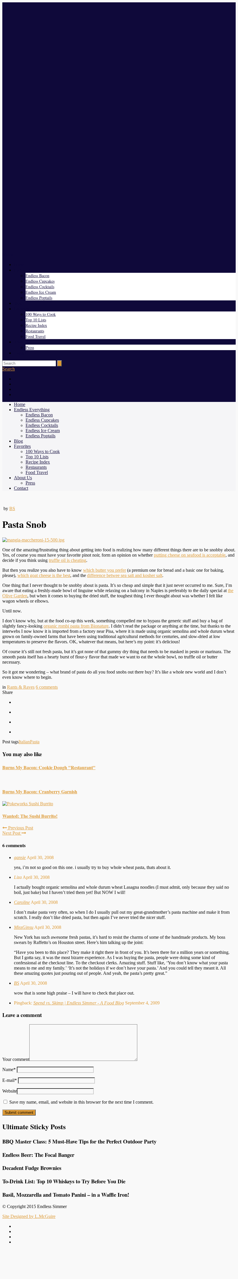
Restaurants (35, 331)
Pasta (34, 741)
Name (9, 1069)
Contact (20, 353)
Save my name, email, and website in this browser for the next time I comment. (81, 1102)
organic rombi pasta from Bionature (76, 626)
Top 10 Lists (36, 320)
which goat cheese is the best (43, 575)
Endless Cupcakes (40, 281)
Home (19, 264)
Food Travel (36, 336)
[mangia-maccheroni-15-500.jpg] (33, 539)
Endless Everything (30, 270)
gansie (20, 857)
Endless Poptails (39, 297)
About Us (22, 342)
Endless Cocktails (40, 286)
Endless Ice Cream (41, 292)
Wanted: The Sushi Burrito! (29, 816)
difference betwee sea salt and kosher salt (124, 575)
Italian (24, 741)
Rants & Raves (21, 687)
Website (9, 1091)
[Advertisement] (119, 1262)
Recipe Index (36, 325)
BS (12, 508)
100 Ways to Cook (41, 314)
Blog (18, 303)
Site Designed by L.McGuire (28, 1216)
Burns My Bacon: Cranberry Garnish (39, 791)
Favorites (21, 308)
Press (30, 347)
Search (8, 368)
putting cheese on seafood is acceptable (190, 555)
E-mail (9, 1080)
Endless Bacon (37, 275)
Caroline (22, 902)
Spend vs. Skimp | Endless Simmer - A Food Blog (78, 1002)
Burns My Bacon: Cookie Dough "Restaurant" (48, 767)
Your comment (15, 1059)
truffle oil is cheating (67, 560)
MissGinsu (23, 927)
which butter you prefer (104, 570)
